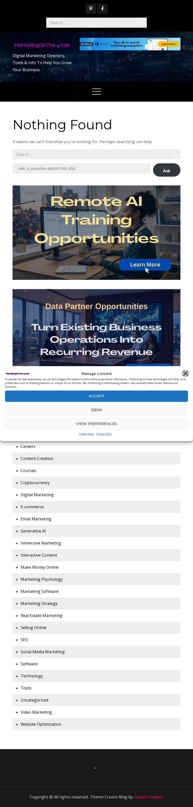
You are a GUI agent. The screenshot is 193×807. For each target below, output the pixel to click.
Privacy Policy (104, 434)
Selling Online (33, 627)
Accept (97, 396)
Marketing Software (40, 591)
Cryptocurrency (35, 482)
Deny (96, 409)
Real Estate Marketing (41, 615)
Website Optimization (41, 724)
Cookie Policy (86, 434)
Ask (166, 171)
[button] (185, 373)
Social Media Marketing (43, 652)
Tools (26, 688)
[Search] (142, 23)
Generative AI (33, 531)
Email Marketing (36, 519)
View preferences (96, 423)
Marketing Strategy (39, 603)
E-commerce (32, 507)
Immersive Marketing (41, 543)
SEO (24, 639)
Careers (28, 446)
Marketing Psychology (42, 579)
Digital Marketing (37, 494)
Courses (28, 470)
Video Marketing (36, 712)
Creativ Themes (149, 797)
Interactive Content (39, 555)
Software (29, 664)
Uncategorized (34, 700)
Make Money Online (40, 567)
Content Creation (37, 458)
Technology (32, 676)
